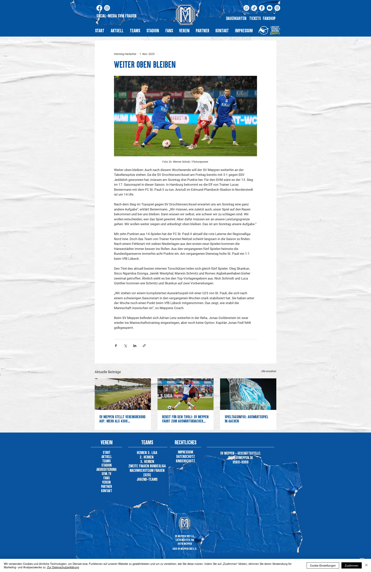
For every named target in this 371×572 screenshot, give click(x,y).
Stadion (106, 465)
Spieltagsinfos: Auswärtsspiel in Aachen (246, 419)
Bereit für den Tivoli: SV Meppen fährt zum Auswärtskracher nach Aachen (185, 419)
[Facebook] (99, 8)
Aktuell (106, 457)
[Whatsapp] (246, 8)
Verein (106, 482)
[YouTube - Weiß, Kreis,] (269, 8)
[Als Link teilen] (144, 345)
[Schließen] (366, 565)
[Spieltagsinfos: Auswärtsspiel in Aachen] (248, 394)
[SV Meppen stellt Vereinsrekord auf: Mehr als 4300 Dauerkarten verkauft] (123, 394)
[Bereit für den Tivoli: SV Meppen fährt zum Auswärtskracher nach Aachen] (185, 394)
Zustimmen (351, 565)
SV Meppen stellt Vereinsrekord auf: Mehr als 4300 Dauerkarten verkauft (122, 419)
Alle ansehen (268, 371)
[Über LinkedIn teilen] (135, 345)
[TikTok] (254, 8)
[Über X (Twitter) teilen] (125, 345)
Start (106, 452)
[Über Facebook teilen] (116, 345)
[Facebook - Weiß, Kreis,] (262, 8)
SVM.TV (106, 474)
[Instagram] (107, 8)
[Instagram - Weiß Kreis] (277, 8)
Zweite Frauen (139, 466)
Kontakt (106, 491)
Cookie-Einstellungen (323, 565)
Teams (106, 461)
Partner (106, 486)
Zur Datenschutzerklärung (63, 567)
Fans (106, 478)
